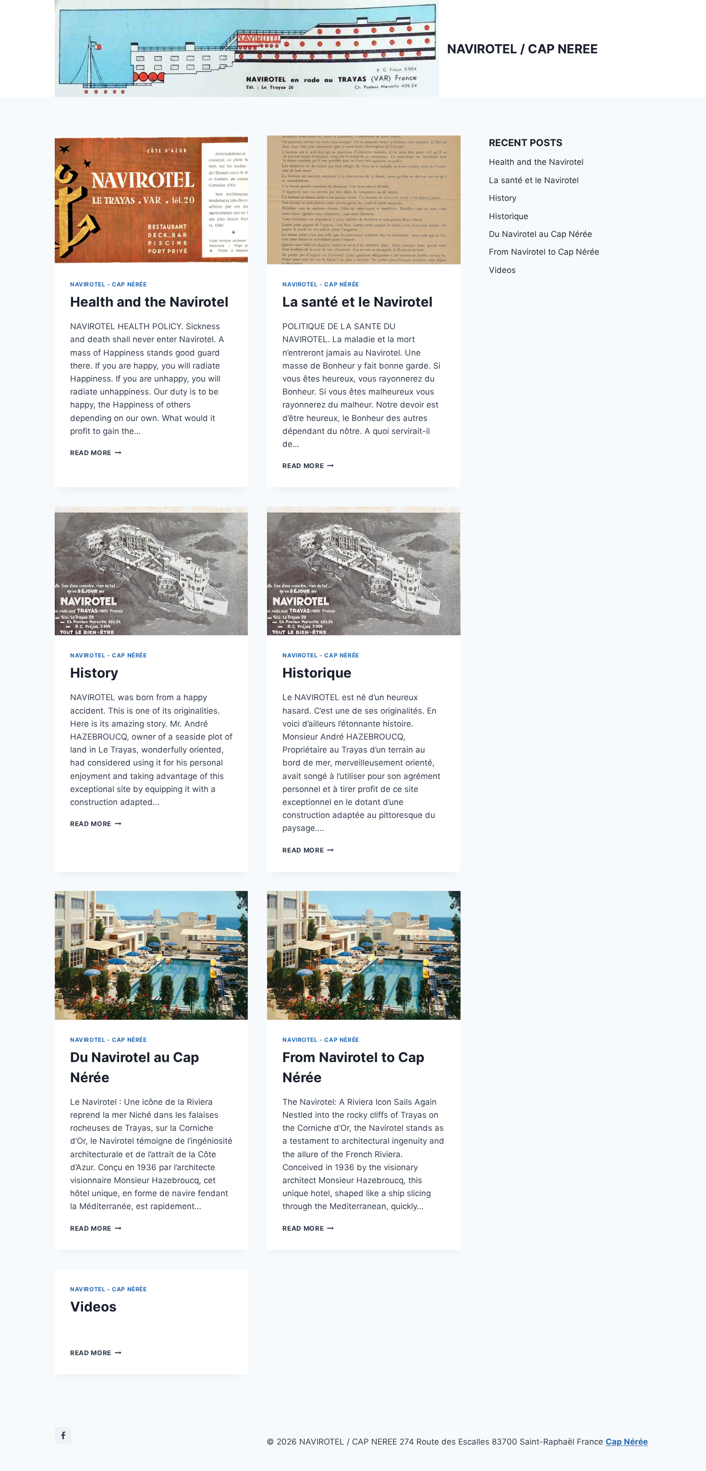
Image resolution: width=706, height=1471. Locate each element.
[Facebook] (63, 1435)
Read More (96, 453)
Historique (317, 673)
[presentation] (151, 200)
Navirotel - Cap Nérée (108, 284)
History (94, 673)
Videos (93, 1306)
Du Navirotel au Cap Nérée (540, 234)
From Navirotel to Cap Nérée (544, 252)
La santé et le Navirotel (357, 302)
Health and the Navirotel (149, 302)
